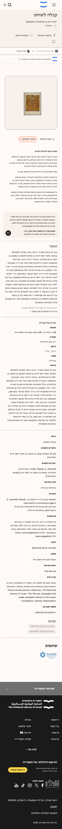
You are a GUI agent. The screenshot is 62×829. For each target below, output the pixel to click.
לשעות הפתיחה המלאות (44, 813)
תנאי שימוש (45, 139)
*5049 (53, 807)
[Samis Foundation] (48, 655)
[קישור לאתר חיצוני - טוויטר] (37, 785)
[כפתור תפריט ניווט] (54, 4)
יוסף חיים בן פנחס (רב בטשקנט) (41, 21)
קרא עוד (32, 749)
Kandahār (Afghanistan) (41, 631)
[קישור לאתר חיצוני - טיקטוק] (23, 785)
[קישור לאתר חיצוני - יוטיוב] (16, 785)
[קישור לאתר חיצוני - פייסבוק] (42, 785)
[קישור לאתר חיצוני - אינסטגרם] (30, 785)
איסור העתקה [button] (28, 139)
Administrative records (42, 626)
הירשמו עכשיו (18, 769)
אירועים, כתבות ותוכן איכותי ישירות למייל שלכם (46, 769)
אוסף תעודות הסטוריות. (45, 51)
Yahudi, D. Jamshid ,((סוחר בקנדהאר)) (37, 469)
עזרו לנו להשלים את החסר (44, 311)
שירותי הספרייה (44, 689)
